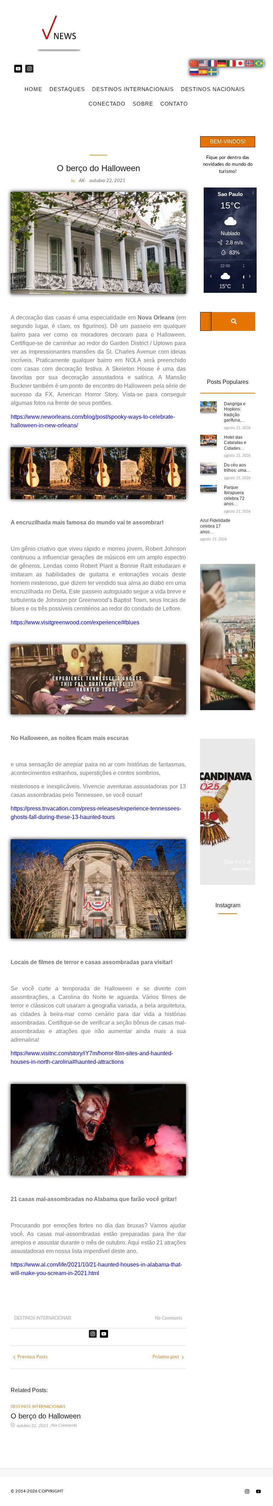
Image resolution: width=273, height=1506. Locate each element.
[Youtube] (18, 69)
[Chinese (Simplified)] (194, 64)
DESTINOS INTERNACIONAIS (133, 89)
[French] (213, 64)
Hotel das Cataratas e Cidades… (235, 443)
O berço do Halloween (46, 1416)
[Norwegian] (250, 64)
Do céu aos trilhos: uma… (237, 468)
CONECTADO (107, 104)
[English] (203, 64)
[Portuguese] (259, 64)
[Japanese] (240, 64)
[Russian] (194, 72)
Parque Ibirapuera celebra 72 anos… (234, 496)
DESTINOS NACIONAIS (213, 89)
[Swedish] (213, 72)
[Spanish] (203, 72)
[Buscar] (234, 321)
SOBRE (143, 104)
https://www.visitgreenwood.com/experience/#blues (75, 622)
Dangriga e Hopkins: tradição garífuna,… (235, 412)
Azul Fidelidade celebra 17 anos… (215, 526)
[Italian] (231, 64)
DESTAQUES (67, 89)
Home (33, 89)
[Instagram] (29, 69)
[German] (222, 64)
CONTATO (174, 104)
